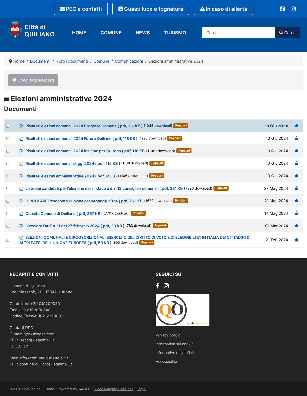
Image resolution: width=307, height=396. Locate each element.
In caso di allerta (226, 9)
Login (141, 389)
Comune (111, 32)
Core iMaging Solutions (113, 389)
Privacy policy (168, 335)
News (143, 32)
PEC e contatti (84, 9)
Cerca (290, 32)
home (79, 32)
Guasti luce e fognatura (153, 9)
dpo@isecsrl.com (39, 334)
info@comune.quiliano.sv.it (43, 358)
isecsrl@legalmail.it (36, 340)
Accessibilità (166, 361)
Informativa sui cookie (175, 344)
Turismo (175, 32)
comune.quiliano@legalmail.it (45, 364)
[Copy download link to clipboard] (297, 126)
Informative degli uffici (175, 352)
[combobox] (238, 32)
